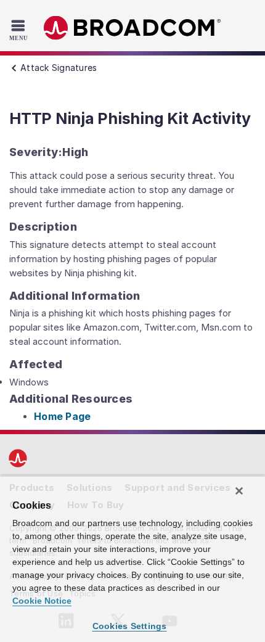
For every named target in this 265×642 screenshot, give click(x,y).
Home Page (62, 416)
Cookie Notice (41, 601)
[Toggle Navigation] (20, 30)
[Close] (239, 491)
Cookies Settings (129, 626)
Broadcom (132, 28)
